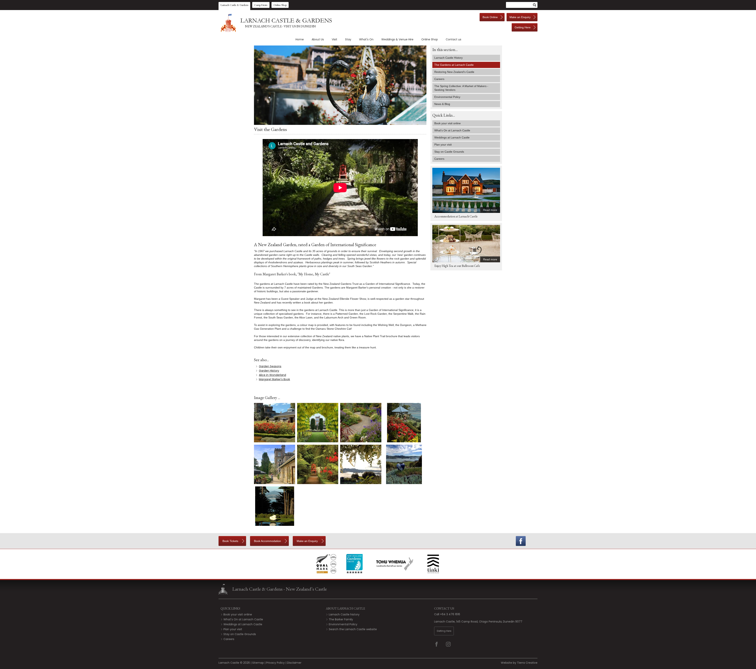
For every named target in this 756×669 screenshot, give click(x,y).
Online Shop (280, 5)
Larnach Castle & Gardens (234, 5)
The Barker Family (341, 619)
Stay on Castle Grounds (239, 634)
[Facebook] (521, 541)
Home (300, 39)
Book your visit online (237, 614)
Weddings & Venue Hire (397, 39)
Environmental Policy (447, 96)
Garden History (269, 371)
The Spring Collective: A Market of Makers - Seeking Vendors (461, 87)
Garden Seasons (270, 366)
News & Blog (442, 104)
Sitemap (258, 663)
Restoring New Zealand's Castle (454, 71)
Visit (334, 39)
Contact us (453, 39)
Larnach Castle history (344, 614)
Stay (348, 39)
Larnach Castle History (448, 57)
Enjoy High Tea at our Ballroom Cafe (457, 266)
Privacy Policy (275, 663)
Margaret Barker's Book (274, 379)
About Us (318, 39)
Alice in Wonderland (272, 375)
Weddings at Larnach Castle (242, 624)
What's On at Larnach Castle (243, 619)
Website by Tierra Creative (519, 663)
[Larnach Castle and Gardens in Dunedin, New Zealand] (276, 23)
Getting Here (444, 631)
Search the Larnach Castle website (353, 629)
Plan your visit (232, 629)
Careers (439, 79)
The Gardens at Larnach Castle (454, 64)
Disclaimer (294, 663)
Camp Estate (261, 5)
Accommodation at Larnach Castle (456, 216)
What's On (366, 39)
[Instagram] (451, 644)
